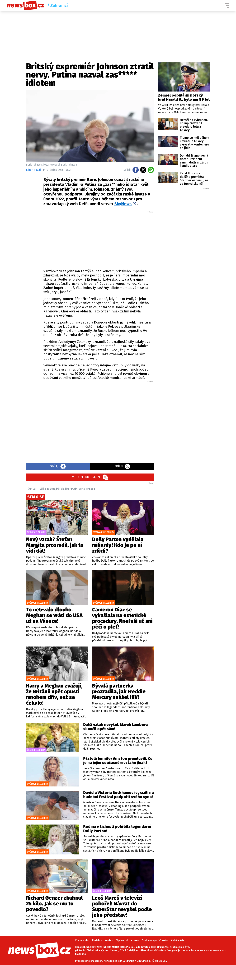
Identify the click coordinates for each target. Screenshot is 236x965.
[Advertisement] (98, 239)
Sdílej (54, 466)
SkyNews (123, 203)
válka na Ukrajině (50, 488)
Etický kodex (82, 940)
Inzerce (134, 940)
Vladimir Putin (69, 488)
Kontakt (109, 940)
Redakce (97, 940)
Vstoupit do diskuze (86, 477)
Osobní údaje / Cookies (154, 940)
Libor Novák (33, 169)
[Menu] (227, 5)
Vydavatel (122, 940)
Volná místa (178, 940)
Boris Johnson (87, 488)
